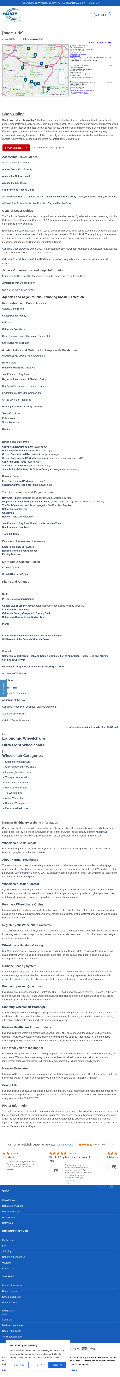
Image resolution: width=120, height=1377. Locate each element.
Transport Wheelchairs (17, 777)
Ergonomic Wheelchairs (23, 738)
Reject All (38, 1365)
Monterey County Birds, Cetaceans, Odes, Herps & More (33, 666)
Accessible (9, 157)
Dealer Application (11, 1331)
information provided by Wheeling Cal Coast (93, 727)
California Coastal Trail (14, 509)
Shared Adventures (12, 422)
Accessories (8, 1217)
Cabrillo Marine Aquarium (15, 720)
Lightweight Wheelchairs (18, 772)
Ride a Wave (9, 418)
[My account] (103, 15)
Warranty (6, 1262)
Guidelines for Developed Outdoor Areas (23, 276)
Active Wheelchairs (15, 798)
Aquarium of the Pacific (14, 713)
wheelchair (101, 832)
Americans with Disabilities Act (19, 283)
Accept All (57, 1365)
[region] (38, 1355)
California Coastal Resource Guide (20, 259)
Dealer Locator (10, 1291)
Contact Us (10, 1085)
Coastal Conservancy (14, 315)
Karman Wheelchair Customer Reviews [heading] (31, 1144)
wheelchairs (42, 1020)
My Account (8, 1240)
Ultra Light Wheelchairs (23, 745)
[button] (96, 15)
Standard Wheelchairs (16, 782)
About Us (7, 1319)
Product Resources (12, 1285)
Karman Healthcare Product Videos (26, 1027)
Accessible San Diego (14, 183)
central (18, 234)
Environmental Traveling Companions (21, 393)
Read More (22, 1180)
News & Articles (10, 1302)
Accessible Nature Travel (16, 176)
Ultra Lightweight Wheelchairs (20, 767)
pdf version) (110, 196)
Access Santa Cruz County (17, 169)
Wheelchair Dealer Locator (20, 884)
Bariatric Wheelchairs (16, 803)
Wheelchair (12, 756)
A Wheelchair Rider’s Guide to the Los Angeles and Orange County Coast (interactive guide (52, 196)
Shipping (7, 1251)
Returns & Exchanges (13, 1257)
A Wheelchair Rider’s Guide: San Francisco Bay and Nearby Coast (37, 203)
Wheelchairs (78, 835)
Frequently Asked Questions (22, 986)
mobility (41, 135)
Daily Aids (7, 1223)
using (18, 1094)
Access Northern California (16, 162)
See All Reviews (65, 1144)
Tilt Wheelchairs (13, 793)
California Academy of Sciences (18, 707)
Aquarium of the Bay (13, 700)
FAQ (4, 1245)
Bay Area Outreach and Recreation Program (25, 386)
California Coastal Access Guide (19, 249)
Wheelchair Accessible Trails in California (23, 356)
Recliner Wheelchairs (16, 787)
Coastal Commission (13, 309)
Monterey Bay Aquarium (14, 693)
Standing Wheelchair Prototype (24, 1007)
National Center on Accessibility (18, 289)
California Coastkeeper (15, 329)
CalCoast (7, 322)
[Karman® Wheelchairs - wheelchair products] (12, 14)
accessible (25, 498)
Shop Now (94, 3)
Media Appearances (12, 1325)
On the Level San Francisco (16, 400)
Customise (19, 1365)
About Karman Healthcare (20, 859)
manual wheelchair (50, 975)
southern (31, 234)
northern (9, 234)
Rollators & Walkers (12, 1206)
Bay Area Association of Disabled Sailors (25, 379)
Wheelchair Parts (11, 1211)
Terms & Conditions (12, 1336)
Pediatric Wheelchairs (16, 808)
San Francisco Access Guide (18, 189)
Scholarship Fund (11, 1297)
